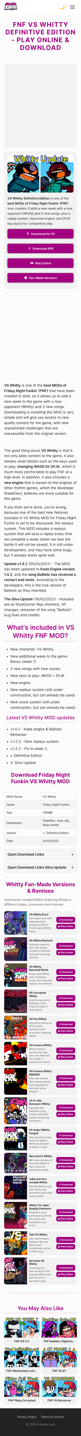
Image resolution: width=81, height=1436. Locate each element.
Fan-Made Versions (43, 278)
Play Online (43, 263)
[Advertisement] (40, 105)
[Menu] (73, 7)
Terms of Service (52, 1417)
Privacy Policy (27, 1417)
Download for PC (43, 234)
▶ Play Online (65, 926)
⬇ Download (66, 919)
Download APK (43, 248)
